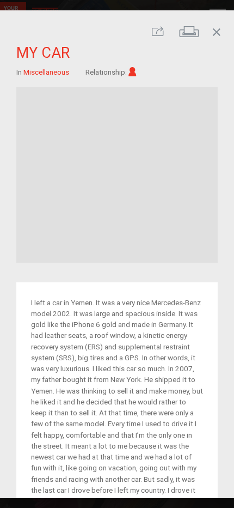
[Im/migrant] (132, 71)
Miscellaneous (46, 71)
